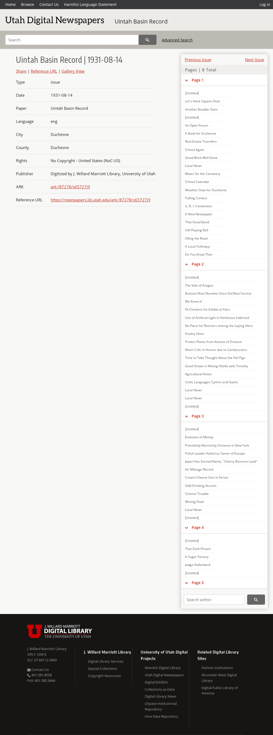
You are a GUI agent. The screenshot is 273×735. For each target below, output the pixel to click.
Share (21, 71)
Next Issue (254, 59)
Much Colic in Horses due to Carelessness (216, 349)
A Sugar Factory (196, 556)
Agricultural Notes (198, 374)
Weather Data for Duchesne (206, 190)
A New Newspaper (198, 214)
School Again (194, 149)
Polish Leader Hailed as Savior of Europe (215, 453)
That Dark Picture (198, 548)
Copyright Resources (104, 675)
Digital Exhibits (156, 682)
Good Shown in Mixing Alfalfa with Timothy (216, 366)
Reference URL (44, 71)
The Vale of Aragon (199, 285)
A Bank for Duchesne (200, 133)
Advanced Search (177, 39)
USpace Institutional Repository (161, 706)
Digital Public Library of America (220, 690)
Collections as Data (160, 689)
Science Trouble (197, 493)
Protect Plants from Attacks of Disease (213, 341)
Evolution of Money (199, 437)
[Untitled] (192, 93)
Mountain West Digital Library (219, 678)
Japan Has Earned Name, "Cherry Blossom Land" (221, 461)
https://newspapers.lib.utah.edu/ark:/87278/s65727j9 (100, 199)
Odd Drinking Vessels (200, 485)
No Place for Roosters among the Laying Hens (219, 325)
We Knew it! (193, 301)
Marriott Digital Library (163, 667)
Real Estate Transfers (201, 141)
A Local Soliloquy (197, 246)
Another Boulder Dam (201, 109)
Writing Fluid (194, 501)
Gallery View (73, 71)
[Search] (147, 40)
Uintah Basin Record (141, 21)
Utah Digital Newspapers (164, 675)
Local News (193, 165)
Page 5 (198, 582)
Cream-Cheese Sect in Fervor (206, 477)
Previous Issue (198, 59)
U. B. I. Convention (198, 206)
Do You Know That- (199, 254)
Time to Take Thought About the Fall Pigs (215, 357)
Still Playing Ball (196, 230)
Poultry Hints (194, 333)
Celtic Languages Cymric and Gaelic (211, 382)
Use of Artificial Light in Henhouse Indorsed (217, 317)
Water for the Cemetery (202, 173)
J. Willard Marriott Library (47, 648)
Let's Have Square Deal (202, 101)
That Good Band (197, 222)
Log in (265, 4)
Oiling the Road (196, 238)
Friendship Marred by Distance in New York (217, 445)
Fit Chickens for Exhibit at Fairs (207, 309)
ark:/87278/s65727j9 (70, 186)
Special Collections (102, 668)
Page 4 (198, 527)
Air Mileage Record (199, 469)
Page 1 (198, 80)
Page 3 (198, 416)
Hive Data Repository (161, 716)
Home (10, 4)
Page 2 (198, 264)
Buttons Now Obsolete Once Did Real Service (218, 293)
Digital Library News (160, 696)
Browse (27, 4)
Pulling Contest (196, 198)
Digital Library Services (105, 661)
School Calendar (197, 181)
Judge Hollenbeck (198, 564)
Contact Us (49, 4)
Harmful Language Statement (90, 4)
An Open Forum (196, 125)
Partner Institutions (217, 667)
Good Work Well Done (201, 157)
